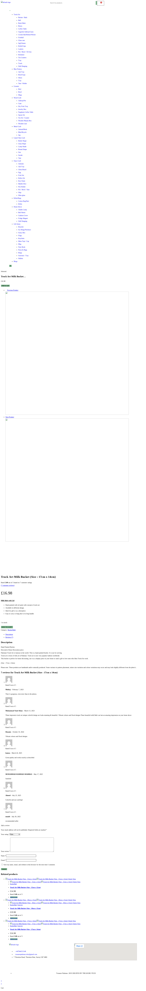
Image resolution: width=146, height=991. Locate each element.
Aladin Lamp (22, 210)
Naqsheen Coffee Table (25, 112)
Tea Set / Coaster (23, 118)
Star (19, 152)
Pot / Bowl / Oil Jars (24, 52)
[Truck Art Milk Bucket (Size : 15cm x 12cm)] (67, 541)
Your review (5, 851)
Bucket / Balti (22, 17)
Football (21, 37)
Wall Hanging (22, 66)
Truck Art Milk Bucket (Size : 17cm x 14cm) (25, 929)
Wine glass (21, 195)
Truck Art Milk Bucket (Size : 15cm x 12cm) (25, 887)
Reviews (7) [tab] (9, 637)
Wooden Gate (22, 124)
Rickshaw (21, 55)
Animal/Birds (22, 129)
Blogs (15, 261)
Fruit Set (21, 175)
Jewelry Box (22, 109)
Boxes (20, 26)
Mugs (20, 95)
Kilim (20, 204)
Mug (19, 244)
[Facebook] (12, 965)
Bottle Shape (22, 141)
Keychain (21, 238)
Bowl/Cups (21, 75)
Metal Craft (17, 126)
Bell (19, 20)
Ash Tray (21, 72)
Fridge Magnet (23, 218)
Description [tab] (9, 634)
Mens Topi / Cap (23, 241)
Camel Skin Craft (19, 138)
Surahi (20, 155)
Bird (19, 89)
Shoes (20, 78)
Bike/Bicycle (22, 132)
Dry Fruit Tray (23, 106)
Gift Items (17, 224)
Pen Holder (22, 187)
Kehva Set (21, 178)
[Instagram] (18, 965)
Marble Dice (22, 184)
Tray (19, 60)
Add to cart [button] (13, 897)
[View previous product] (6, 290)
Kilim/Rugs (17, 198)
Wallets (20, 258)
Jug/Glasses (22, 43)
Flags (20, 235)
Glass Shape (22, 144)
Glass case (21, 40)
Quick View (72, 879)
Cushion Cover (23, 215)
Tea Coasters (22, 57)
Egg (19, 172)
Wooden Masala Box (24, 121)
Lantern (20, 49)
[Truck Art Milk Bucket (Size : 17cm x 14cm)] (67, 414)
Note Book (21, 247)
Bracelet (20, 227)
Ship (19, 192)
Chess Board (22, 169)
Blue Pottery (18, 69)
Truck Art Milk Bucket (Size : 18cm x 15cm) (25, 908)
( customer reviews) (7, 585)
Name (3, 856)
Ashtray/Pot (22, 101)
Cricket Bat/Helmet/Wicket (27, 35)
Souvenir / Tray (23, 255)
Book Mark (22, 23)
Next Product (9, 417)
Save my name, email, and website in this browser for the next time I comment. (29, 865)
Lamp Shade (22, 146)
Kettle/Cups (22, 46)
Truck (20, 63)
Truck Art (17, 14)
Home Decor (18, 207)
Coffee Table (22, 29)
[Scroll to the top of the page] (1, 978)
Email (3, 860)
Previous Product (12, 290)
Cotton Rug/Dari (23, 201)
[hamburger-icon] (10, 10)
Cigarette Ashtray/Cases (25, 32)
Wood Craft (17, 98)
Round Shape (22, 149)
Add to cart (5, 286)
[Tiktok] (24, 965)
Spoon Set (21, 115)
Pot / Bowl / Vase (23, 189)
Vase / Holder (22, 83)
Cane (19, 103)
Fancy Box (21, 233)
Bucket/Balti (12, 630)
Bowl (20, 92)
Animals (21, 164)
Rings (20, 253)
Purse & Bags (22, 250)
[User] (124, 4)
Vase (19, 158)
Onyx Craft (17, 161)
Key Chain (21, 181)
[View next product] (15, 417)
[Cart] (100, 3)
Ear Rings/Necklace (24, 230)
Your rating (5, 834)
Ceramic (16, 86)
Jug (19, 135)
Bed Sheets (21, 212)
